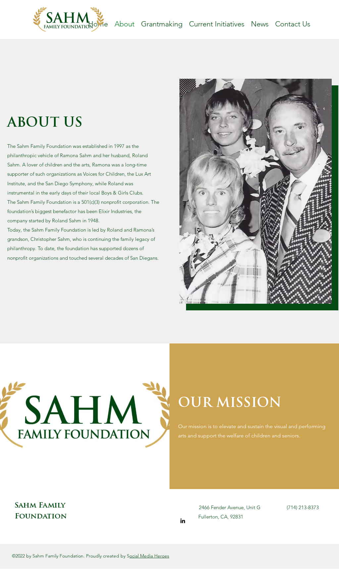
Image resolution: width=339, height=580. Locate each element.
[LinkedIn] (182, 520)
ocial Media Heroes (149, 556)
